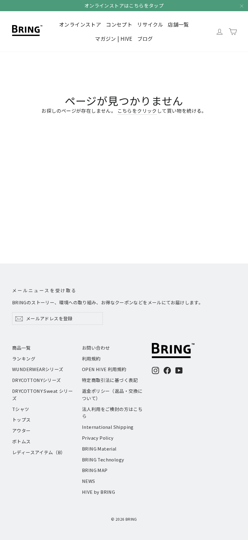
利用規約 (91, 358)
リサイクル (150, 24)
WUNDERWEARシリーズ (38, 369)
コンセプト (119, 24)
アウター (21, 430)
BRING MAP (95, 470)
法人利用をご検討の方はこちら (112, 412)
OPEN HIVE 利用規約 (104, 369)
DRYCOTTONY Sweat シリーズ (42, 394)
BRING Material (99, 448)
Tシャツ (20, 409)
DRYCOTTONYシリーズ (36, 380)
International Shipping (108, 427)
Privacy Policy (98, 438)
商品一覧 (21, 347)
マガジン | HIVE (113, 38)
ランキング (23, 358)
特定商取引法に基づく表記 (110, 380)
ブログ (145, 38)
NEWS (88, 481)
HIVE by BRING (98, 492)
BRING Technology (103, 459)
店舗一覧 (178, 24)
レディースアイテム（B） (39, 452)
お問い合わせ (96, 347)
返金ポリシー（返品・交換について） (112, 394)
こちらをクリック (137, 110)
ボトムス (21, 441)
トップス (21, 419)
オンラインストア (80, 24)
